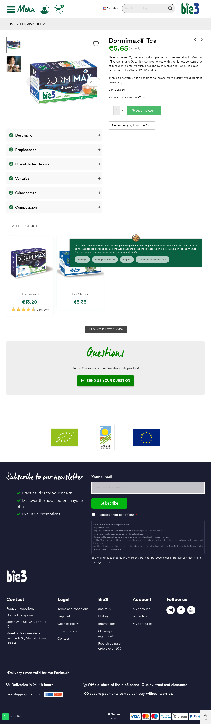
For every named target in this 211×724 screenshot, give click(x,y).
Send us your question (108, 380)
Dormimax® (30, 294)
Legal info (64, 616)
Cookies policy (68, 624)
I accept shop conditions (116, 515)
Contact (63, 638)
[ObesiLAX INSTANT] (195, 40)
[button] (93, 82)
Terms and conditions (72, 609)
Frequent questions (20, 608)
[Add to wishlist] (96, 44)
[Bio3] (190, 8)
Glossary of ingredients (106, 633)
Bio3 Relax (80, 294)
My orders (139, 616)
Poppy (182, 65)
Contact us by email (20, 615)
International (107, 624)
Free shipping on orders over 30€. (110, 645)
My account (141, 609)
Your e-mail (101, 476)
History (103, 616)
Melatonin (197, 57)
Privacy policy (67, 631)
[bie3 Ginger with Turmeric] (201, 40)
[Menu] (11, 9)
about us (104, 609)
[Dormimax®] (29, 263)
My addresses (142, 624)
